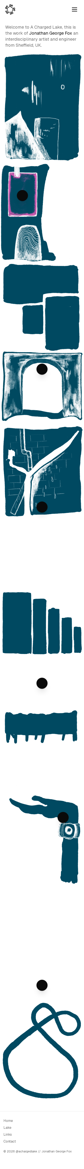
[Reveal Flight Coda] (22, 195)
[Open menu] (74, 9)
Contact (9, 1141)
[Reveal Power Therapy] (42, 507)
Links (7, 1134)
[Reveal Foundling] (63, 817)
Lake (7, 1127)
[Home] (10, 9)
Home (8, 1120)
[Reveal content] (42, 369)
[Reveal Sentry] (42, 683)
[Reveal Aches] (42, 985)
